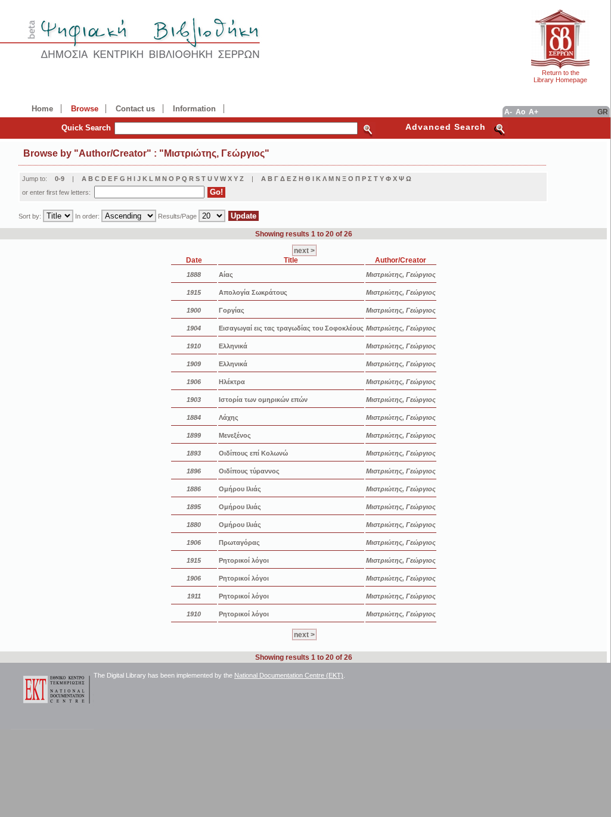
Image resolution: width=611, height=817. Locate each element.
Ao (520, 112)
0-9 (59, 178)
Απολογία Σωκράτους (253, 292)
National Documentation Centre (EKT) (288, 675)
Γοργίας (231, 310)
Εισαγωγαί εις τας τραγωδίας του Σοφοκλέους (291, 328)
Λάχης (228, 417)
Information (194, 108)
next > (304, 250)
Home (42, 108)
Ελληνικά (233, 346)
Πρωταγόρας (239, 542)
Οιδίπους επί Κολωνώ (253, 453)
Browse (84, 108)
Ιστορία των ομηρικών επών (263, 399)
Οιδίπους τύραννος (249, 471)
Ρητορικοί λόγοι (244, 560)
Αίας (226, 274)
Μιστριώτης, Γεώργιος (401, 274)
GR (602, 112)
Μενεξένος (235, 435)
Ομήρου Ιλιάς (240, 488)
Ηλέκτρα (232, 381)
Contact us (135, 108)
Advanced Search (445, 127)
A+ (533, 112)
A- (508, 112)
